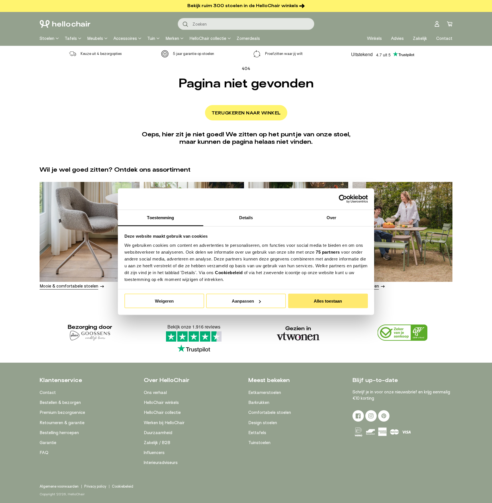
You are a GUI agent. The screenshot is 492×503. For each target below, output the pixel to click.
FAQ (44, 452)
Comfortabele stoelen (269, 412)
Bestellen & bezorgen (60, 402)
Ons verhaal (155, 392)
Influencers (154, 452)
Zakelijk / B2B (157, 442)
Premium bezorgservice (62, 412)
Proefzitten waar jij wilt (284, 54)
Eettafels (257, 432)
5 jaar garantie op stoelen (193, 54)
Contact (48, 392)
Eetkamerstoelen (264, 392)
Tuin (151, 38)
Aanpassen (243, 301)
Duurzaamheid (158, 432)
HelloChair (76, 494)
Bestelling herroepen (59, 432)
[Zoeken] (185, 24)
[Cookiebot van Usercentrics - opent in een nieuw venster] (343, 199)
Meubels (95, 38)
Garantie (48, 442)
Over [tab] (331, 217)
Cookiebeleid (229, 272)
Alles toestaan (328, 301)
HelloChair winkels (161, 402)
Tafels (71, 38)
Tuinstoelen (259, 442)
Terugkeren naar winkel (246, 113)
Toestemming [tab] (160, 217)
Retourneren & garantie (62, 422)
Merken (172, 38)
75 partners (328, 251)
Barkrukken (258, 402)
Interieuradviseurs (161, 462)
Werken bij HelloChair (164, 422)
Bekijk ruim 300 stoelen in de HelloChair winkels (242, 5)
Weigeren (164, 301)
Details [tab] (246, 217)
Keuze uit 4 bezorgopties (101, 54)
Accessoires (125, 38)
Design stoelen (262, 422)
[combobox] (246, 24)
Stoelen (47, 38)
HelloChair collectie (207, 38)
